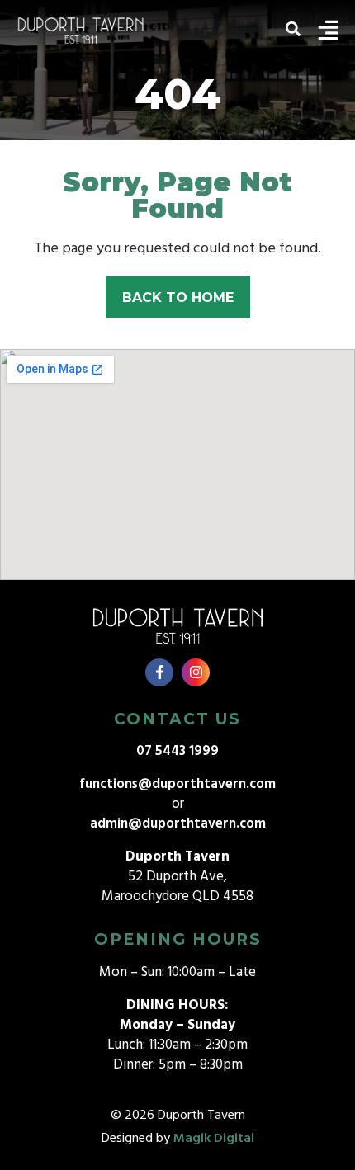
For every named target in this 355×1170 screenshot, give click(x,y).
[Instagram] (196, 672)
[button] (292, 28)
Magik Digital (213, 1138)
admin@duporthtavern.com (178, 824)
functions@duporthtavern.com (177, 784)
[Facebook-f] (159, 672)
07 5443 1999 (177, 751)
